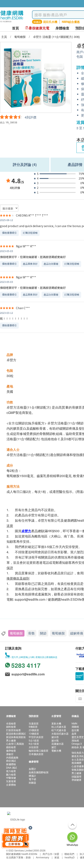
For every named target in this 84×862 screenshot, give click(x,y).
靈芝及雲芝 (78, 737)
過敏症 (9, 754)
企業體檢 (11, 784)
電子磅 (32, 779)
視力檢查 (11, 771)
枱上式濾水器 (58, 726)
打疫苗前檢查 (13, 730)
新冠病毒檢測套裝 (16, 737)
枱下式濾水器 (58, 730)
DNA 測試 (11, 767)
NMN (74, 723)
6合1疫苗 (34, 743)
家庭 (56, 857)
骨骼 (31, 633)
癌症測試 (11, 760)
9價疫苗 (33, 726)
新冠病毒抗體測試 (16, 733)
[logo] (12, 22)
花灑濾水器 (57, 743)
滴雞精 (75, 726)
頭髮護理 (76, 776)
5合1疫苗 (34, 740)
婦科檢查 (11, 726)
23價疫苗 (34, 730)
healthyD (70, 857)
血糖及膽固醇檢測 (38, 772)
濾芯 (53, 747)
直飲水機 (56, 723)
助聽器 (32, 782)
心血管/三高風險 (15, 743)
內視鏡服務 (12, 757)
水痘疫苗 (34, 747)
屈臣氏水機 (50, 22)
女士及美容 (78, 759)
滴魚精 (75, 740)
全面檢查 (11, 723)
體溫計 (32, 775)
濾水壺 (55, 737)
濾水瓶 (55, 740)
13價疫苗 (34, 733)
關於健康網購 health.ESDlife (21, 854)
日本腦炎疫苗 (36, 754)
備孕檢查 (11, 750)
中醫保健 (11, 777)
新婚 (28, 857)
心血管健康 (78, 766)
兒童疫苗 (34, 723)
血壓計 (32, 768)
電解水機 (56, 750)
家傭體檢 (11, 764)
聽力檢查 (11, 774)
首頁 (15, 28)
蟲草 (74, 733)
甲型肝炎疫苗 (36, 737)
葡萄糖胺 (16, 633)
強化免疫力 (78, 752)
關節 (43, 633)
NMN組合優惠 (71, 22)
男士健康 (11, 740)
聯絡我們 (69, 854)
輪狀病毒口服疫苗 (38, 750)
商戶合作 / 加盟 (51, 854)
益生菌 (75, 730)
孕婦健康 (76, 779)
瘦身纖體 (76, 762)
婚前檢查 (11, 747)
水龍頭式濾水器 (60, 733)
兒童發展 (11, 781)
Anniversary (42, 857)
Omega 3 (77, 743)
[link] (16, 819)
